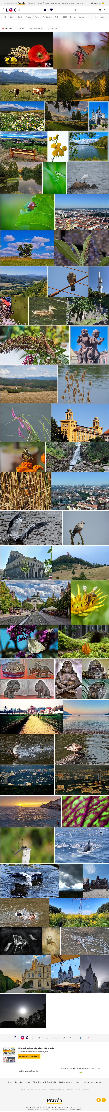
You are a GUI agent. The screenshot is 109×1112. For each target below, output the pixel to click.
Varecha (73, 3)
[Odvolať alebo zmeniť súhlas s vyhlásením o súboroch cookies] (98, 1100)
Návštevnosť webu (65, 1082)
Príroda (72, 17)
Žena (68, 3)
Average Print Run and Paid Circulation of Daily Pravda (46, 1090)
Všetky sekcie (96, 3)
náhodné (53, 28)
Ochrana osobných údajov (92, 1082)
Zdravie (63, 3)
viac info (78, 1109)
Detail (20, 17)
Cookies (70, 1090)
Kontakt (73, 1038)
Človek (12, 17)
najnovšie (22, 28)
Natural (81, 17)
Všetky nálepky (100, 17)
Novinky (55, 1038)
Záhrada (80, 3)
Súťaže (77, 1082)
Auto (52, 3)
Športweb (46, 3)
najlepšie (8, 28)
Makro (57, 17)
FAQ (64, 1038)
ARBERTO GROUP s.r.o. (74, 1107)
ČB (5, 17)
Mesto (37, 17)
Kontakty (18, 1082)
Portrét (28, 17)
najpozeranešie (38, 28)
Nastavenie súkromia (83, 1090)
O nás (10, 1082)
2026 (65, 17)
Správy (40, 3)
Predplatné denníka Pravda (29, 1056)
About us (22, 1090)
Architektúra (47, 17)
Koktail (57, 3)
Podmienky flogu (42, 1038)
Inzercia (27, 1082)
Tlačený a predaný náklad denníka (44, 1082)
